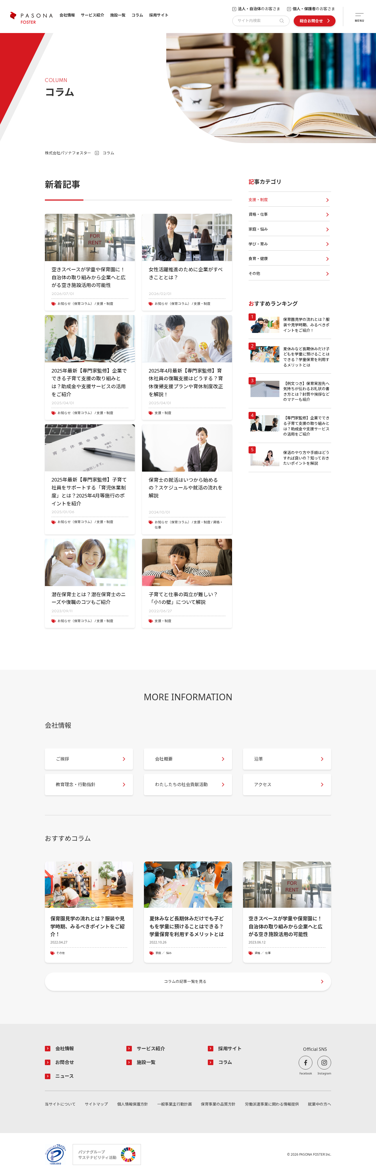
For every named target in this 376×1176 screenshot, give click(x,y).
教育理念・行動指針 (76, 784)
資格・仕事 (258, 214)
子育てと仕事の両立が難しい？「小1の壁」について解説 (183, 598)
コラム (137, 15)
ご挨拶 (62, 759)
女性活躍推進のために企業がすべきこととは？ (186, 273)
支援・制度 (258, 199)
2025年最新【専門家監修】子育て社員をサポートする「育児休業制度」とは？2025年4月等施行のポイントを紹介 (89, 491)
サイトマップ (96, 1104)
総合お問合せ (311, 20)
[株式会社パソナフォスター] (31, 18)
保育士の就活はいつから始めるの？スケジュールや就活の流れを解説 (186, 488)
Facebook (305, 1073)
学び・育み (258, 244)
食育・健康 (258, 258)
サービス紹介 (92, 15)
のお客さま (259, 9)
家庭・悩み (258, 229)
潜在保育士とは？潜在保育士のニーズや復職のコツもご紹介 (88, 598)
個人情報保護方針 (132, 1104)
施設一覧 (118, 15)
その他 (254, 273)
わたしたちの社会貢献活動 (181, 784)
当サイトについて (60, 1104)
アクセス (262, 784)
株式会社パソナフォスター (68, 152)
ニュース (64, 1076)
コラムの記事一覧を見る (185, 981)
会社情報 (67, 15)
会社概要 (164, 759)
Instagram (324, 1073)
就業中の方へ (319, 1104)
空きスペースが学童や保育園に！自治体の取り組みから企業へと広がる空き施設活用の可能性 (88, 277)
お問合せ (64, 1062)
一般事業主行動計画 (174, 1104)
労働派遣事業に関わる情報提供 (272, 1104)
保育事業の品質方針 (218, 1104)
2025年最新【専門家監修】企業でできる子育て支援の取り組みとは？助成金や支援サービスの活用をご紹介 (89, 382)
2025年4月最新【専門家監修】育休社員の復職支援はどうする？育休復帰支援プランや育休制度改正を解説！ (186, 382)
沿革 (258, 759)
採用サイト (158, 15)
